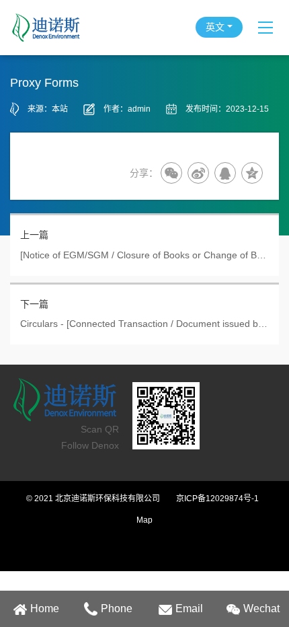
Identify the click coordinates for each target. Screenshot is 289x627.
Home (44, 608)
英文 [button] (215, 27)
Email (189, 608)
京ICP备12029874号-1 (217, 498)
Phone (116, 608)
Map (144, 520)
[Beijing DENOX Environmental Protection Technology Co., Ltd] (72, 27)
